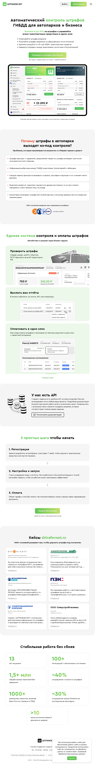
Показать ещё (47, 378)
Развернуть (12, 570)
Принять (72, 758)
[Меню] (90, 4)
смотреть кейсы (58, 211)
